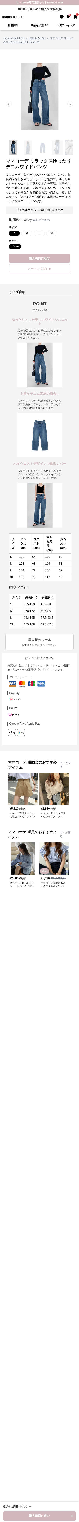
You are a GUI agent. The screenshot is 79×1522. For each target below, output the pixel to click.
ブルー (15, 246)
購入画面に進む (39, 258)
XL (51, 233)
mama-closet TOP (13, 38)
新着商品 (13, 25)
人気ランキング (66, 25)
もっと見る (65, 764)
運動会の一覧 (37, 38)
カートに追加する (39, 268)
